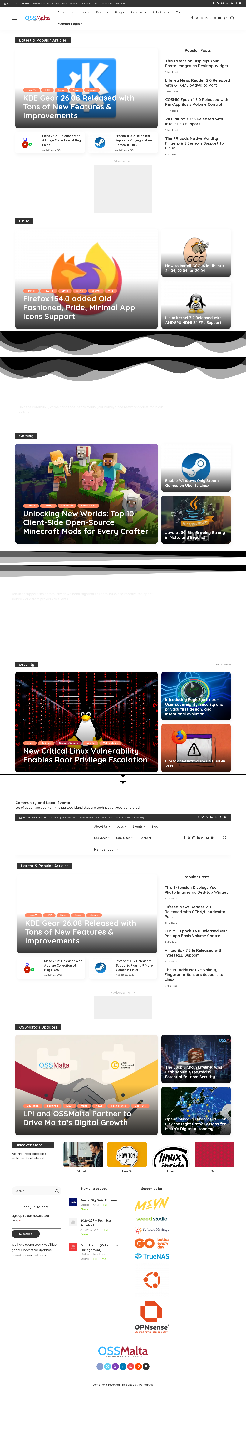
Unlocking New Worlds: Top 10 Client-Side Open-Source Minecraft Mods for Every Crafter (86, 522)
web (110, 290)
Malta (84, 1105)
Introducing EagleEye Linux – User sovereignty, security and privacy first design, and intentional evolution (194, 706)
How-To (31, 90)
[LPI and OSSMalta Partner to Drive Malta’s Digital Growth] (86, 1085)
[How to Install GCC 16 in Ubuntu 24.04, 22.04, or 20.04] (196, 253)
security (26, 664)
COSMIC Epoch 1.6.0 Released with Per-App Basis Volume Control (196, 102)
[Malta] (215, 1158)
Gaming (26, 435)
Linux (61, 90)
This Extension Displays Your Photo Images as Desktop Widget (197, 63)
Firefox (31, 290)
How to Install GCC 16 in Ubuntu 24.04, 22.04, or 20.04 (194, 268)
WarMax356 (35, 124)
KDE (47, 90)
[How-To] (127, 1158)
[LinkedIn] (227, 3)
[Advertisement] (123, 189)
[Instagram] (222, 3)
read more (221, 664)
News (76, 90)
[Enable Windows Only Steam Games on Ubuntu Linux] (196, 468)
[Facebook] (213, 3)
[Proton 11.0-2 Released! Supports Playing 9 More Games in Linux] (99, 142)
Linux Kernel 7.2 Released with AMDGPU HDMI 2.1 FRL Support (193, 320)
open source (118, 1105)
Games (31, 505)
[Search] (232, 18)
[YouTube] (231, 3)
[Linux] (171, 1158)
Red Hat (46, 743)
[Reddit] (236, 3)
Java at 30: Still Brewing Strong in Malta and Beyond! (195, 535)
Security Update (68, 743)
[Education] (83, 1158)
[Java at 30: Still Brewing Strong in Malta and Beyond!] (196, 520)
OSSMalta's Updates (38, 1027)
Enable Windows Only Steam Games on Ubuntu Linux (192, 483)
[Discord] (240, 3)
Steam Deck (88, 505)
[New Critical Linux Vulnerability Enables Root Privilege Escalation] (86, 722)
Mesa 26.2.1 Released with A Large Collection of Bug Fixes (61, 140)
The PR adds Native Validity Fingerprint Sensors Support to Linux (194, 143)
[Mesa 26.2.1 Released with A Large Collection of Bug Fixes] (26, 142)
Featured (52, 1105)
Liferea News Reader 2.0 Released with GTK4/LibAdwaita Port (197, 83)
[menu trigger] (17, 18)
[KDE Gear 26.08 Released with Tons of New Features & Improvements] (86, 88)
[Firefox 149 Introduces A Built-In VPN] (196, 748)
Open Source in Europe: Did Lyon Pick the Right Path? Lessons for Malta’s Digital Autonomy (195, 1124)
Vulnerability (110, 743)
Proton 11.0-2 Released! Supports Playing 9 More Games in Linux (133, 140)
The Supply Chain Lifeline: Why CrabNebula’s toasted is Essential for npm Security (193, 1072)
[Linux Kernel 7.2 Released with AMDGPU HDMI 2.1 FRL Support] (196, 305)
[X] (218, 3)
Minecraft (67, 505)
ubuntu (92, 90)
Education (33, 1105)
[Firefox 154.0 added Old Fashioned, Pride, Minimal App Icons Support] (86, 279)
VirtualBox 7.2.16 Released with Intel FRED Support (194, 121)
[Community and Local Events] (20, 793)
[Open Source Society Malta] (37, 18)
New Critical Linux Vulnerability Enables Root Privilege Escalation (85, 755)
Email (16, 1221)
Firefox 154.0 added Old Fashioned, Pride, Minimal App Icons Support (79, 307)
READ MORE (140, 124)
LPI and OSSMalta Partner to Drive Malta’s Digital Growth (77, 1118)
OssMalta (140, 1105)
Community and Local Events (42, 802)
